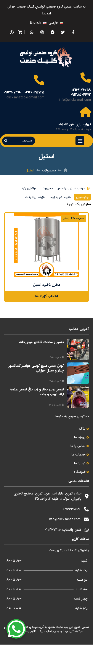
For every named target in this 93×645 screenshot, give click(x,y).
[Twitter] (62, 32)
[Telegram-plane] (52, 32)
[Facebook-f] (73, 32)
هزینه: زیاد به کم (35, 197)
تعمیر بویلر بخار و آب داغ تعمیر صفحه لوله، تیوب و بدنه (37, 392)
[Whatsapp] (31, 32)
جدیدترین (82, 197)
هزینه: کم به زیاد (60, 197)
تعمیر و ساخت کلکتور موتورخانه (41, 342)
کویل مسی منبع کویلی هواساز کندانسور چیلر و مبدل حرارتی (36, 368)
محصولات (49, 170)
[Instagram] (42, 32)
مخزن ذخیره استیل (46, 285)
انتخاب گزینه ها (46, 296)
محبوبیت (47, 188)
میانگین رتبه (29, 188)
